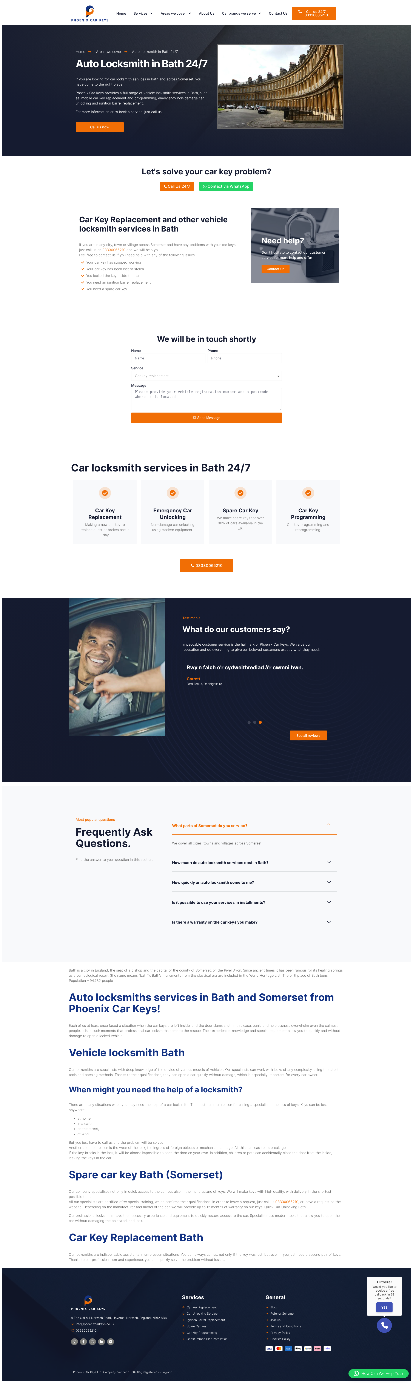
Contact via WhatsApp (227, 186)
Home (121, 13)
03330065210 (113, 250)
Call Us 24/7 (178, 186)
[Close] (402, 1277)
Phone (213, 350)
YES (384, 1307)
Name (136, 350)
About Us (206, 13)
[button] (249, 722)
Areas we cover (173, 13)
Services (141, 13)
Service (137, 368)
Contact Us (278, 13)
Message (138, 385)
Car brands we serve (239, 13)
